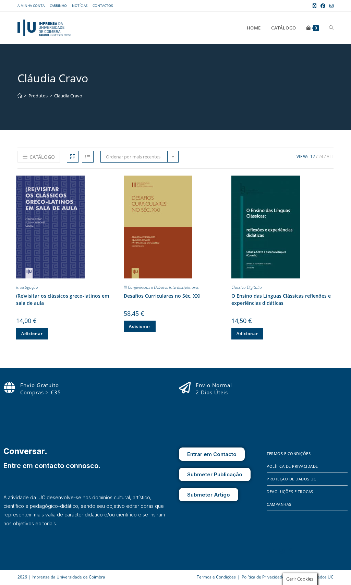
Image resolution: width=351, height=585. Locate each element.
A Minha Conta (31, 5)
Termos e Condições (289, 453)
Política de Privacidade (292, 466)
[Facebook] (272, 550)
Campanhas (279, 504)
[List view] (88, 157)
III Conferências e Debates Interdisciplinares (161, 287)
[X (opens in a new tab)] (314, 5)
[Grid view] (72, 157)
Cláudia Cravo (68, 96)
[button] (113, 182)
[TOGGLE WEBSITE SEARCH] (331, 27)
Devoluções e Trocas (290, 491)
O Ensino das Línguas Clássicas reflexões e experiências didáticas (281, 299)
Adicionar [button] (32, 333)
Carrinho (58, 5)
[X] (291, 550)
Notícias (79, 5)
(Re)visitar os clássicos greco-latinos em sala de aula (62, 299)
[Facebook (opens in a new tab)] (322, 5)
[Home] (19, 96)
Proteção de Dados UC (291, 478)
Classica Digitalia (246, 287)
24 (320, 156)
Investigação (27, 287)
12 (312, 156)
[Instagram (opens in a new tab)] (330, 5)
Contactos (103, 5)
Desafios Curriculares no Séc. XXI (162, 295)
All (330, 156)
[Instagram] (282, 550)
